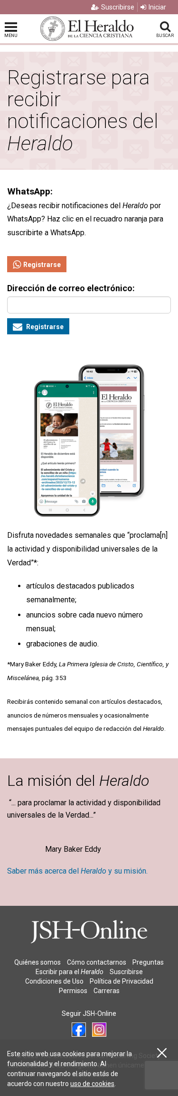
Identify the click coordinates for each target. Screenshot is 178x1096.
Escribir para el (69, 972)
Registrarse (42, 264)
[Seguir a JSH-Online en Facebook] (79, 1029)
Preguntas (148, 962)
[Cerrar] (161, 1053)
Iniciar (157, 7)
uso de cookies (92, 1083)
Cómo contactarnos (96, 962)
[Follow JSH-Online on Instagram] (99, 1029)
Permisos (73, 991)
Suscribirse (117, 7)
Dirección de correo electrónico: (71, 288)
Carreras (107, 991)
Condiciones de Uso (54, 981)
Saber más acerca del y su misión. (77, 870)
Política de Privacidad (121, 981)
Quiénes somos (37, 962)
